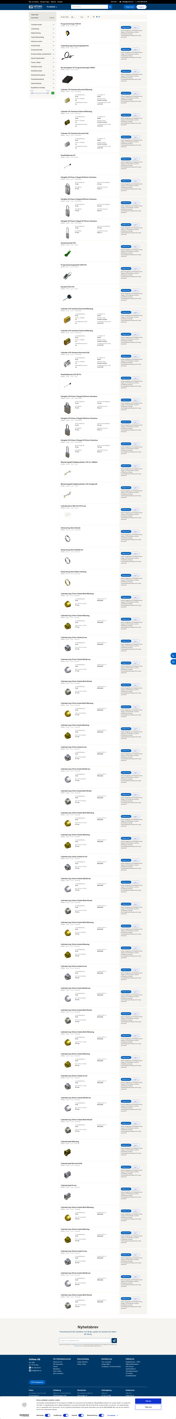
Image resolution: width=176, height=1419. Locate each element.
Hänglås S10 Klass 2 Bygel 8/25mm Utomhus (79, 396)
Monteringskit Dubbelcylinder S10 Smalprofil (79, 484)
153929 (67, 902)
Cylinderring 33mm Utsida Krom (74, 857)
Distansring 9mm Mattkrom (72, 550)
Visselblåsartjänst (131, 1375)
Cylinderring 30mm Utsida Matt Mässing (77, 1032)
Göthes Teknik (81, 1364)
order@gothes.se (127, 1)
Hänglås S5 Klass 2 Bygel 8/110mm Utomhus (79, 221)
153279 (67, 376)
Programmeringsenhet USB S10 (74, 265)
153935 (67, 1034)
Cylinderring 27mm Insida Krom (74, 747)
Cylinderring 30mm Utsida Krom (74, 1076)
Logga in (135, 27)
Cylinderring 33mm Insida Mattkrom (75, 988)
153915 (67, 617)
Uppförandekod (130, 1369)
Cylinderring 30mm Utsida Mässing (75, 1054)
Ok (52, 93)
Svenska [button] (114, 1)
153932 (67, 968)
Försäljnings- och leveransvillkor (111, 1366)
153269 (67, 223)
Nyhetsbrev (56, 1369)
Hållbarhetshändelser (132, 1364)
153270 (67, 245)
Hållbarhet (130, 1359)
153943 (67, 1187)
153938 (67, 1077)
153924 (67, 814)
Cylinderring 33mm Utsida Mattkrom (76, 878)
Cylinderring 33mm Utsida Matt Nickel (76, 900)
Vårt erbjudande (58, 1364)
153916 (67, 639)
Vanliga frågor (45, 2)
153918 (67, 683)
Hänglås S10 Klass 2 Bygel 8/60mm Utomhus (79, 418)
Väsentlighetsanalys (132, 1371)
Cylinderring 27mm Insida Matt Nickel (76, 791)
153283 (67, 398)
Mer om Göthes (34, 2)
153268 (67, 201)
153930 (67, 924)
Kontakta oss (106, 1359)
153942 (67, 1165)
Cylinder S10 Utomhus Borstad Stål (75, 352)
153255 (67, 69)
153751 (67, 573)
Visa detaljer (111, 1415)
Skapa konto (130, 7)
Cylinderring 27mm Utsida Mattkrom (76, 659)
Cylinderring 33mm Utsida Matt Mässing (77, 813)
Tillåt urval (148, 1407)
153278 (67, 354)
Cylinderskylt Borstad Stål (71, 1163)
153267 (67, 179)
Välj (72, 17)
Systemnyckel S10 (68, 243)
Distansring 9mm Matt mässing (73, 572)
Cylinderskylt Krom (69, 1185)
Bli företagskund (37, 1382)
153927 (67, 858)
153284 (67, 420)
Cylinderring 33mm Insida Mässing (75, 944)
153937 (67, 1056)
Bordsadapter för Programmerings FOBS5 (78, 68)
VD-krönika (129, 1373)
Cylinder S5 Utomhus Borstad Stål (74, 133)
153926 (67, 836)
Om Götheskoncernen (62, 1359)
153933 (67, 990)
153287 (67, 486)
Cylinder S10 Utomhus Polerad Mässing (77, 331)
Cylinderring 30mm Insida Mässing (75, 1229)
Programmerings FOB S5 (71, 24)
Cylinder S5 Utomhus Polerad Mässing (76, 111)
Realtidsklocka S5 (68, 155)
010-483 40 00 (36, 1368)
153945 (67, 1231)
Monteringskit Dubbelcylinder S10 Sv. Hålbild (79, 462)
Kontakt (59, 2)
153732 (67, 530)
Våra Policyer (130, 1366)
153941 (67, 1143)
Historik (55, 1366)
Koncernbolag (83, 1359)
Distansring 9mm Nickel (70, 528)
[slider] (32, 93)
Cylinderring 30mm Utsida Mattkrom (76, 1098)
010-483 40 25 (142, 1)
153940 (67, 1121)
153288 (67, 508)
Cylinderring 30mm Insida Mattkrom (76, 1273)
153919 (67, 705)
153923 (67, 793)
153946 (67, 1253)
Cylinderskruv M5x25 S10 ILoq (73, 506)
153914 (67, 595)
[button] (52, 7)
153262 (67, 135)
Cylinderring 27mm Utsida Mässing (75, 615)
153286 (67, 464)
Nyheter (53, 2)
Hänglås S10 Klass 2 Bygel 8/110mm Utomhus (79, 440)
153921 (67, 749)
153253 (67, 25)
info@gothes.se (36, 1370)
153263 (67, 157)
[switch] (65, 1415)
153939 (67, 1099)
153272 (67, 288)
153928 (67, 880)
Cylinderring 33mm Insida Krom (74, 966)
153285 (67, 442)
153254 (67, 47)
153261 (67, 113)
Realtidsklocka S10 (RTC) (71, 374)
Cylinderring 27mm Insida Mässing (75, 725)
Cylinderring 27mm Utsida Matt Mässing (77, 594)
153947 (67, 1275)
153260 (67, 91)
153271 (67, 267)
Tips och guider (106, 1362)
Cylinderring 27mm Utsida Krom (74, 637)
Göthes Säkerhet (82, 1362)
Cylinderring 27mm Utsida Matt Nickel (76, 681)
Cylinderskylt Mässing (70, 1141)
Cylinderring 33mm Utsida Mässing (75, 835)
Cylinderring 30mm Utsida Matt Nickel (76, 1120)
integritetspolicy (79, 1346)
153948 (67, 1297)
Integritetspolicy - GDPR (133, 1362)
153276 (67, 310)
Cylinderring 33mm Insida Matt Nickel (76, 1010)
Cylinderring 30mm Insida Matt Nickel (76, 1295)
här (100, 1346)
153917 (67, 661)
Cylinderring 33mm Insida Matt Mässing (77, 922)
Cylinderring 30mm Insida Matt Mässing (77, 1207)
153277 (67, 332)
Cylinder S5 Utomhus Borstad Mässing (76, 89)
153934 (67, 1012)
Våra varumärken (58, 1373)
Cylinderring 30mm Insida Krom (74, 1251)
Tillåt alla (148, 1401)
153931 (67, 946)
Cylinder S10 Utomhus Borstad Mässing (77, 309)
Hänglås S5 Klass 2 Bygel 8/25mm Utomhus (78, 177)
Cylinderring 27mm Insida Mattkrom (75, 769)
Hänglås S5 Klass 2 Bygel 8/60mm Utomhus (79, 199)
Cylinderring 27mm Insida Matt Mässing (77, 703)
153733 (67, 551)
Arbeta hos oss (57, 1362)
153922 (67, 771)
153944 (67, 1209)
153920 (67, 727)
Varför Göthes (57, 1371)
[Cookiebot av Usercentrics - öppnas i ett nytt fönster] (24, 1415)
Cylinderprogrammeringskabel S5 (75, 46)
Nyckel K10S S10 (67, 287)
